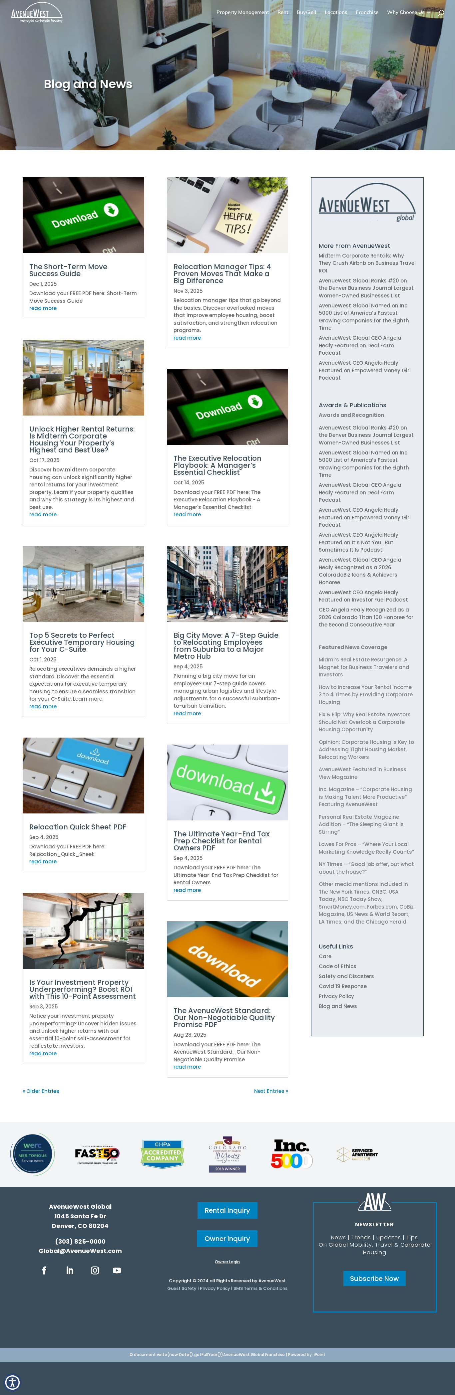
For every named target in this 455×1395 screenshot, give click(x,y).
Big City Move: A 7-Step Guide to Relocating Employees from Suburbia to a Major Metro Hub (226, 645)
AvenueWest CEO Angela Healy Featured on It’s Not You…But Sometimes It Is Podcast (358, 542)
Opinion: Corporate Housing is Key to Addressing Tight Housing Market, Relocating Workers (366, 750)
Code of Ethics (337, 966)
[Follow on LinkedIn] (69, 1271)
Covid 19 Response (343, 986)
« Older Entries (41, 1091)
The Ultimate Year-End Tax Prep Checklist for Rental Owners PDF (221, 841)
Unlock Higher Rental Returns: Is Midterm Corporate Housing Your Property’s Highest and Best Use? (82, 439)
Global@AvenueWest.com (80, 1251)
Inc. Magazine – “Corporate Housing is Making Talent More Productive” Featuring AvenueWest (365, 797)
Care (325, 956)
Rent (282, 12)
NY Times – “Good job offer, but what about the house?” (366, 868)
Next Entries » (271, 1091)
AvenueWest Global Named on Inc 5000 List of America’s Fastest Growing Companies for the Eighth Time (364, 317)
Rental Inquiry (227, 1210)
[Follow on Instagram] (95, 1271)
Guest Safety (182, 1288)
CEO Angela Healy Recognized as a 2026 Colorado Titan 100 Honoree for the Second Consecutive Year (366, 617)
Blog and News (338, 1006)
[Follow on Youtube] (117, 1271)
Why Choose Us (405, 12)
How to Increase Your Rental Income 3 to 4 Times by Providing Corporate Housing (366, 695)
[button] (12, 1382)
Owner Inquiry (227, 1238)
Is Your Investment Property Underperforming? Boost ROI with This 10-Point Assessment (82, 989)
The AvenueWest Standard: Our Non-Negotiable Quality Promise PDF (224, 1017)
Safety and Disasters (346, 976)
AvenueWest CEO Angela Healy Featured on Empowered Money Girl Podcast (365, 370)
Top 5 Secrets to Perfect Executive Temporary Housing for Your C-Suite (82, 642)
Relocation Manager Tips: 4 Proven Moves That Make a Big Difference (222, 273)
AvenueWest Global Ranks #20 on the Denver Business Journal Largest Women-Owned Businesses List (366, 288)
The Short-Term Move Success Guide (68, 270)
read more (43, 308)
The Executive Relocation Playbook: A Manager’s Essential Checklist (217, 465)
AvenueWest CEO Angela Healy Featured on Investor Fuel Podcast (363, 596)
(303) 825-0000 (80, 1241)
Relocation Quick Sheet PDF (77, 827)
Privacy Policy (336, 996)
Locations (336, 12)
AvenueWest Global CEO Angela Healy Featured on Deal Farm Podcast (360, 345)
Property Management (243, 12)
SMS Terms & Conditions (260, 1288)
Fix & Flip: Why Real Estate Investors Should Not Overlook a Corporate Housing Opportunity (365, 722)
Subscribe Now (374, 1278)
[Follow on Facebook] (44, 1271)
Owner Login (227, 1262)
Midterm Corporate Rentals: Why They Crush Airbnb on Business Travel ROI (367, 263)
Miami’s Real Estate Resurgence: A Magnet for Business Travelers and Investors (364, 667)
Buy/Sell (306, 12)
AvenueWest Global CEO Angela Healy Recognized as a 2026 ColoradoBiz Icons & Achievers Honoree (360, 571)
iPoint (319, 1354)
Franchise (367, 12)
